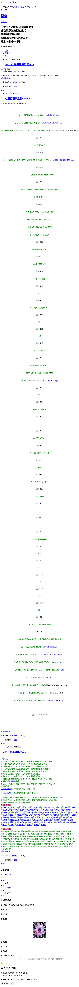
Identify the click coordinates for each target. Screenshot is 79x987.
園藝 (15, 86)
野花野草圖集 (6, 789)
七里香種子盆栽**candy (18, 98)
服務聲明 (59, 959)
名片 (6, 56)
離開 (11, 984)
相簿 (6, 51)
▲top (3, 90)
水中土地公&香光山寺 (52, 115)
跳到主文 (4, 22)
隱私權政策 (51, 959)
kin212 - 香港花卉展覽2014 (19, 64)
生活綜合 (17, 46)
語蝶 (4, 16)
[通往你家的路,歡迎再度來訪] (39, 937)
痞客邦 (12, 82)
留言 (17, 82)
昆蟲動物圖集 (6, 793)
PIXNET (24, 959)
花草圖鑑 (12, 781)
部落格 (7, 53)
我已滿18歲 (5, 984)
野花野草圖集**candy (16, 752)
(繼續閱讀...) (5, 78)
